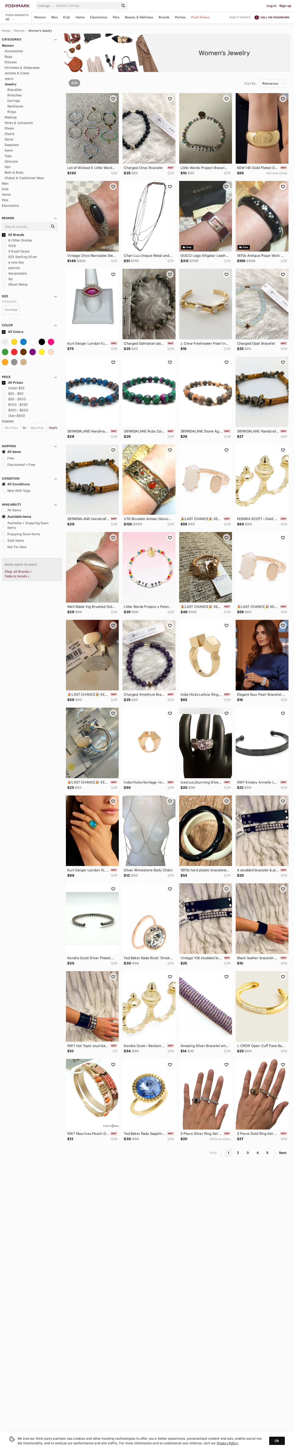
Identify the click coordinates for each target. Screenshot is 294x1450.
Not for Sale (16, 547)
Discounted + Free (21, 465)
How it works (240, 17)
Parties (180, 17)
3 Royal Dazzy (18, 251)
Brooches (14, 95)
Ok (277, 1441)
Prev (213, 1153)
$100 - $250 (18, 405)
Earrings (13, 101)
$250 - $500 (18, 410)
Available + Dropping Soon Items (27, 525)
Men (54, 17)
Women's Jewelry (40, 31)
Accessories (14, 51)
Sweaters (12, 145)
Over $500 (16, 416)
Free (10, 458)
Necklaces (15, 106)
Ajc (10, 279)
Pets (116, 17)
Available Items (19, 517)
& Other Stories (19, 240)
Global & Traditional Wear (24, 178)
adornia (13, 268)
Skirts (9, 139)
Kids (66, 17)
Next (282, 1153)
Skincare (11, 161)
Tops (8, 156)
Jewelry (11, 84)
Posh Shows (200, 17)
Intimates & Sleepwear (22, 68)
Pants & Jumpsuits (19, 123)
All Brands (15, 235)
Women (40, 17)
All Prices (15, 382)
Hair (8, 167)
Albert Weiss (17, 284)
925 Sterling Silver (22, 257)
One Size (11, 310)
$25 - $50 (15, 394)
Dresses (11, 62)
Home (80, 17)
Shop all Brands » (18, 571)
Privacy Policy (227, 1443)
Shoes (9, 128)
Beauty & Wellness (139, 17)
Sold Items (15, 540)
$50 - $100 (17, 399)
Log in (272, 6)
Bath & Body (14, 172)
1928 (11, 246)
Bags (8, 56)
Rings (11, 112)
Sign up (285, 6)
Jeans (9, 79)
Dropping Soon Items (23, 534)
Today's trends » (17, 576)
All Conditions (18, 484)
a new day (15, 262)
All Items (14, 452)
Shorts (9, 134)
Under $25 (16, 388)
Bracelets (14, 90)
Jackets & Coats (17, 73)
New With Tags (18, 491)
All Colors (15, 332)
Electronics (98, 17)
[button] (46, 5)
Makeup (11, 117)
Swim (9, 150)
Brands (164, 17)
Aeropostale (17, 273)
